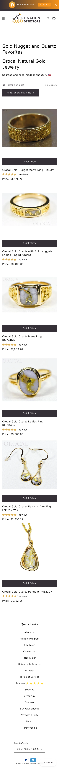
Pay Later (29, 645)
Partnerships (29, 727)
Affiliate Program (29, 638)
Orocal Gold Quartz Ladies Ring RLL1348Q (22, 423)
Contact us (29, 651)
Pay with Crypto (29, 715)
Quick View (29, 161)
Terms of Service (29, 676)
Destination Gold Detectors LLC (32, 763)
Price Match (29, 657)
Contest (29, 702)
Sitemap (29, 689)
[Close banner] (56, 5)
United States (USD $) (27, 749)
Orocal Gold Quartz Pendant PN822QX (27, 591)
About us (29, 632)
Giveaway (29, 695)
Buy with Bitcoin (29, 708)
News (29, 721)
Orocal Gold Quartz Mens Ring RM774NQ (22, 338)
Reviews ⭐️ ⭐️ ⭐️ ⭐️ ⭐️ (29, 683)
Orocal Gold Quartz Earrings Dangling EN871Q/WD (26, 508)
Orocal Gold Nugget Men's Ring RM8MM (28, 169)
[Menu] (3, 18)
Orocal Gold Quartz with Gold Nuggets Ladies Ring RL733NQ (27, 253)
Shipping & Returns (29, 664)
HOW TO (44, 4)
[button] (48, 18)
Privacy (29, 670)
